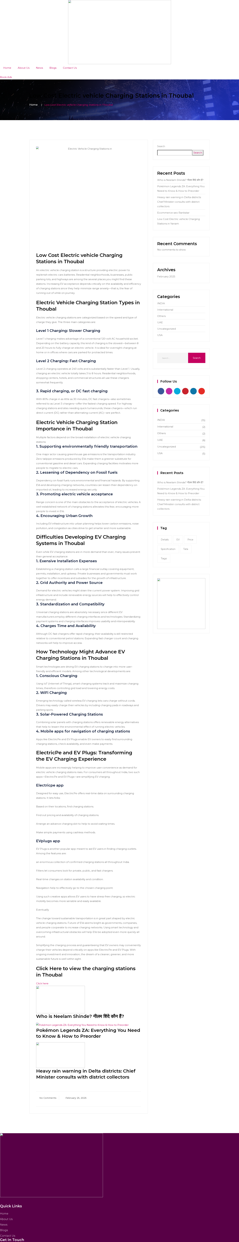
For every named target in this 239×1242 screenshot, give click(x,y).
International (165, 309)
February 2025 (166, 276)
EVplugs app (48, 841)
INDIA (161, 303)
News (39, 67)
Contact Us (70, 67)
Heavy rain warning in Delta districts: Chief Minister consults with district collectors (179, 202)
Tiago (164, 558)
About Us (23, 67)
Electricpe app (50, 785)
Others (161, 316)
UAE (160, 322)
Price (190, 539)
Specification (168, 549)
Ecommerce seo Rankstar (173, 212)
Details (165, 539)
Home (7, 67)
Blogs (52, 67)
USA (160, 335)
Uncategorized (166, 328)
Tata (185, 549)
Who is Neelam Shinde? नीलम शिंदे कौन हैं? (80, 1016)
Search (161, 146)
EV (178, 539)
